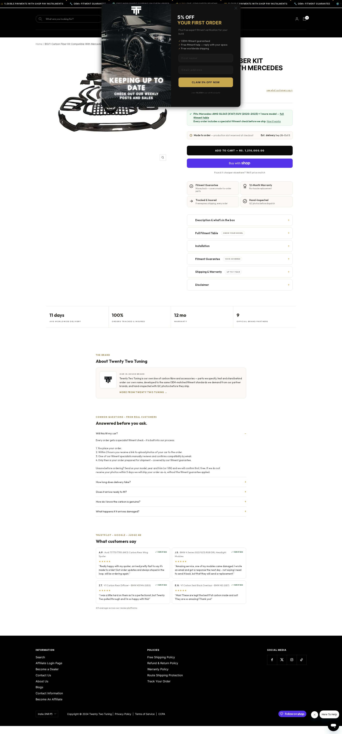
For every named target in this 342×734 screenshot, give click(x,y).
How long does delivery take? (113, 482)
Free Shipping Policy (161, 657)
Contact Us (43, 675)
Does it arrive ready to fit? (111, 491)
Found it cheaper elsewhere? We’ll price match (239, 172)
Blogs (39, 687)
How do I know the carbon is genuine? (118, 501)
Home (39, 43)
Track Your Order (158, 681)
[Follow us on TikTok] (301, 660)
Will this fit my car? (107, 433)
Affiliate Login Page (49, 663)
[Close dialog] (236, 8)
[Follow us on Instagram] (292, 660)
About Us (42, 681)
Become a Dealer (47, 669)
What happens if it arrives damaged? (117, 511)
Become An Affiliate (49, 699)
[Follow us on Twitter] (282, 660)
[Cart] (304, 18)
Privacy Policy (123, 713)
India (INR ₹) (45, 713)
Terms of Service (145, 713)
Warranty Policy (158, 669)
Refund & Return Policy (162, 663)
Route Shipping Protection (165, 675)
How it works (274, 121)
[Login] (297, 18)
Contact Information (49, 693)
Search (40, 657)
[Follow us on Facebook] (272, 660)
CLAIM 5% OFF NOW (206, 82)
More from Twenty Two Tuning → (143, 392)
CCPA (161, 713)
